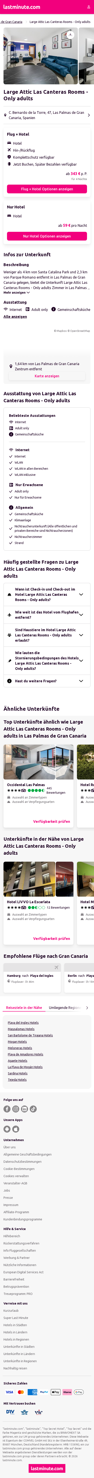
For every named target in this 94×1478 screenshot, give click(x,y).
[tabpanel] (47, 1052)
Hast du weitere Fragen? (36, 681)
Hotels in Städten (15, 1325)
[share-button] (70, 35)
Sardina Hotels (18, 1073)
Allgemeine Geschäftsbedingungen (27, 1154)
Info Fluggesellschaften (19, 1250)
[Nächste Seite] (87, 1007)
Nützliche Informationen (19, 1265)
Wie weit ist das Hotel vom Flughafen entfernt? (46, 614)
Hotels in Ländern (15, 1332)
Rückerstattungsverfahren (21, 1243)
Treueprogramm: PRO (18, 1294)
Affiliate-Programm (16, 1212)
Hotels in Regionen (16, 1339)
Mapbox (62, 330)
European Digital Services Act (23, 1272)
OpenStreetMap (80, 330)
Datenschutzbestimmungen (22, 1161)
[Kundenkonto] (89, 7)
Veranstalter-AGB (15, 1183)
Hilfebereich (11, 1236)
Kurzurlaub (11, 1310)
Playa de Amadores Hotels (25, 1054)
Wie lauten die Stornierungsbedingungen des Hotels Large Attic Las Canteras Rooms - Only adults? (47, 661)
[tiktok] (33, 1108)
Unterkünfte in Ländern (19, 1354)
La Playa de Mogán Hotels (25, 1067)
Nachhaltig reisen (15, 1368)
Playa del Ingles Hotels (23, 1022)
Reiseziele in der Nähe (24, 1008)
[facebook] (6, 1108)
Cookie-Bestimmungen (19, 1169)
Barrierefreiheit (13, 1279)
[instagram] (15, 1108)
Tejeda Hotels (17, 1079)
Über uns (9, 1147)
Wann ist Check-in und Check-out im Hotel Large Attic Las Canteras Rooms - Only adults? (45, 594)
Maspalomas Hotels (21, 1029)
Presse (8, 1197)
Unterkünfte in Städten (19, 1346)
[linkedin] (24, 1108)
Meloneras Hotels (20, 1048)
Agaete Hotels (17, 1060)
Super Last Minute (15, 1318)
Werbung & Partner (16, 1258)
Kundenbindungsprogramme (22, 1219)
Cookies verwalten (16, 1176)
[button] (40, 56)
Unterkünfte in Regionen (20, 1361)
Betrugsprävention (16, 1286)
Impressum (10, 1205)
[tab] (24, 1008)
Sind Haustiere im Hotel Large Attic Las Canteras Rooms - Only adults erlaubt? (45, 635)
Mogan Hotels (17, 1041)
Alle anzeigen (15, 317)
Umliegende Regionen (66, 1008)
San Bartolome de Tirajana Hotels (30, 1035)
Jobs (6, 1190)
